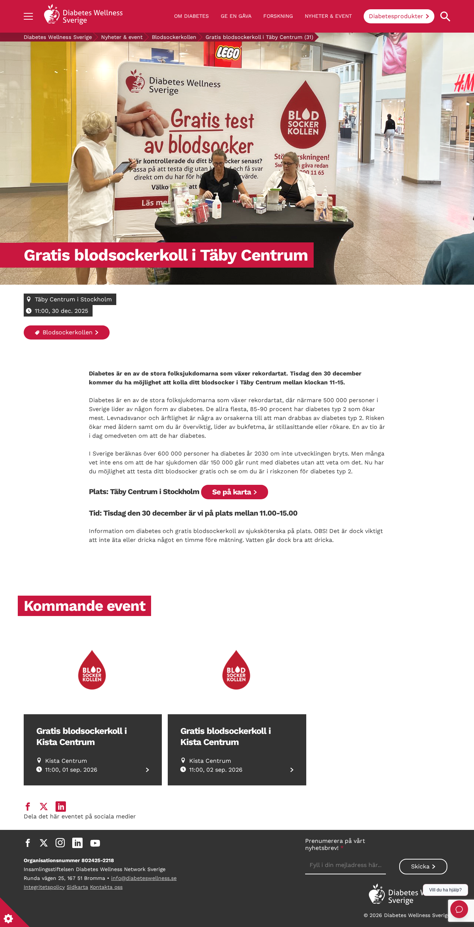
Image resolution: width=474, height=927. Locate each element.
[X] (43, 842)
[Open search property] (445, 16)
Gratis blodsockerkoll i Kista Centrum (81, 736)
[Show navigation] (28, 16)
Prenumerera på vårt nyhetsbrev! (335, 844)
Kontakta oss (106, 887)
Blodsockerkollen (174, 37)
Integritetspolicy (44, 887)
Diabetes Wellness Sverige (58, 37)
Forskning (278, 16)
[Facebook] (28, 842)
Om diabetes (191, 16)
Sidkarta (77, 887)
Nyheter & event (328, 16)
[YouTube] (95, 842)
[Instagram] (60, 842)
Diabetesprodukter (396, 16)
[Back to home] (83, 16)
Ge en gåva (236, 16)
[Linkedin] (77, 842)
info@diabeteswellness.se (144, 878)
